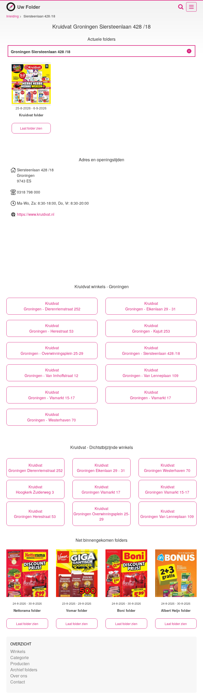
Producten (20, 663)
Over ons (18, 676)
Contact (17, 682)
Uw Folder (28, 6)
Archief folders (23, 670)
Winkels (17, 651)
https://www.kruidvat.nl (35, 214)
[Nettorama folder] (27, 573)
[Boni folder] (126, 573)
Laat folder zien (31, 128)
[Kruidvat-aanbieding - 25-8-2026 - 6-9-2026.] (31, 84)
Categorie (19, 657)
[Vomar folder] (77, 573)
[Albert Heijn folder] (176, 573)
